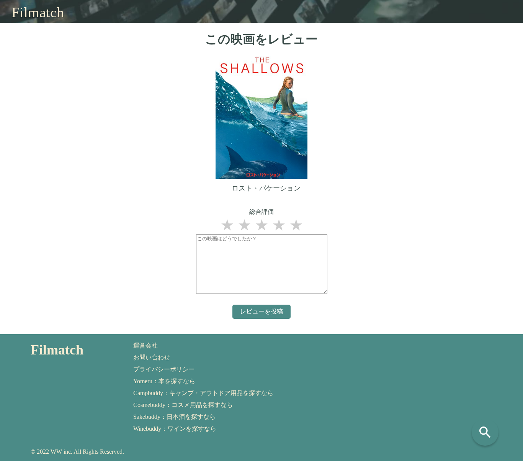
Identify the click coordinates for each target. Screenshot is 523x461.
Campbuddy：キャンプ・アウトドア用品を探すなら (203, 393)
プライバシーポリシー (163, 369)
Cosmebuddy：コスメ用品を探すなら (183, 405)
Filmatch (37, 12)
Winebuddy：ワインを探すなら (174, 428)
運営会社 (145, 345)
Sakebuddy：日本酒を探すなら (174, 416)
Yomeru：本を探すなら (164, 381)
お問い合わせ (151, 357)
